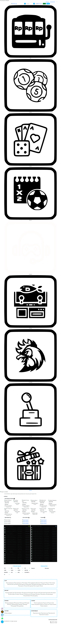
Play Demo (6, 504)
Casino (30, 166)
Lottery (30, 112)
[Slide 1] (23, 491)
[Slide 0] (22, 491)
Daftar (48, 3)
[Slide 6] (32, 491)
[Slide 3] (27, 491)
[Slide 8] (35, 491)
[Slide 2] (25, 491)
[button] (56, 1)
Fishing (30, 328)
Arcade (30, 436)
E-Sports (30, 274)
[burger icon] (2, 621)
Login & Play (7, 502)
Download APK (52, 1)
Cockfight (30, 382)
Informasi (47, 1)
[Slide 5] (30, 491)
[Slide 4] (28, 491)
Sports (30, 220)
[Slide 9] (37, 491)
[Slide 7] (34, 491)
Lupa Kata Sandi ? (39, 3)
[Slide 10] (39, 491)
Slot (30, 58)
